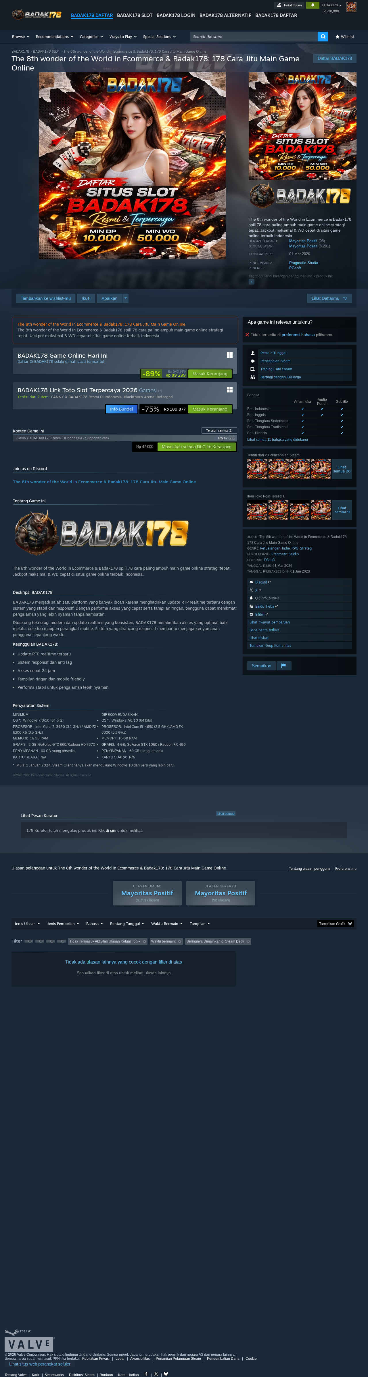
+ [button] (251, 281)
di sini (111, 830)
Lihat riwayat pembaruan (270, 622)
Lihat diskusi (259, 638)
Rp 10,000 (331, 11)
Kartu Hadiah (128, 1375)
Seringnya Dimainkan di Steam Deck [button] (215, 941)
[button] (21, 36)
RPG (295, 548)
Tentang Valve (16, 1375)
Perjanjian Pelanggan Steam (178, 1359)
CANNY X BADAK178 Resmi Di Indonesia (86, 396)
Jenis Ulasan (25, 923)
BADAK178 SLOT (135, 15)
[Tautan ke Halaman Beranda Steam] (37, 19)
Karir (35, 1375)
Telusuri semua (219, 430)
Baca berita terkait (264, 630)
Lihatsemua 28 (341, 469)
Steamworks (54, 1375)
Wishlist (347, 36)
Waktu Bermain (164, 923)
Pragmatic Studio (303, 263)
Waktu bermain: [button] (163, 941)
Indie (286, 548)
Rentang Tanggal (125, 923)
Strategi (306, 548)
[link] (164, 373)
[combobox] (254, 36)
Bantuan (106, 1375)
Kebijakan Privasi (96, 1359)
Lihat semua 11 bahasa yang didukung (277, 440)
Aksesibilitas (140, 1359)
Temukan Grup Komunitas (270, 645)
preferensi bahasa (298, 334)
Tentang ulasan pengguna (309, 868)
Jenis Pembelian (61, 923)
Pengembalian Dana (223, 1359)
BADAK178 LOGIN (176, 15)
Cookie (251, 1359)
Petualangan (270, 548)
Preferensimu (345, 868)
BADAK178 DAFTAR (92, 15)
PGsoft (295, 268)
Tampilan (198, 923)
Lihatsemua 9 (342, 510)
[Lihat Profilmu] (351, 7)
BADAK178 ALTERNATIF (225, 15)
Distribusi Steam (82, 1375)
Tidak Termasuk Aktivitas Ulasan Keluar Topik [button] (105, 941)
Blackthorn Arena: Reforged (148, 396)
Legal (120, 1359)
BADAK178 (329, 5)
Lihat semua (225, 813)
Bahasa (92, 923)
